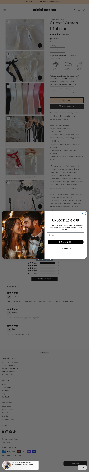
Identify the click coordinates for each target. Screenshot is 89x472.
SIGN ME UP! (65, 242)
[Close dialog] (84, 213)
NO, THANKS (66, 248)
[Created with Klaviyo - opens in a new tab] (44, 260)
